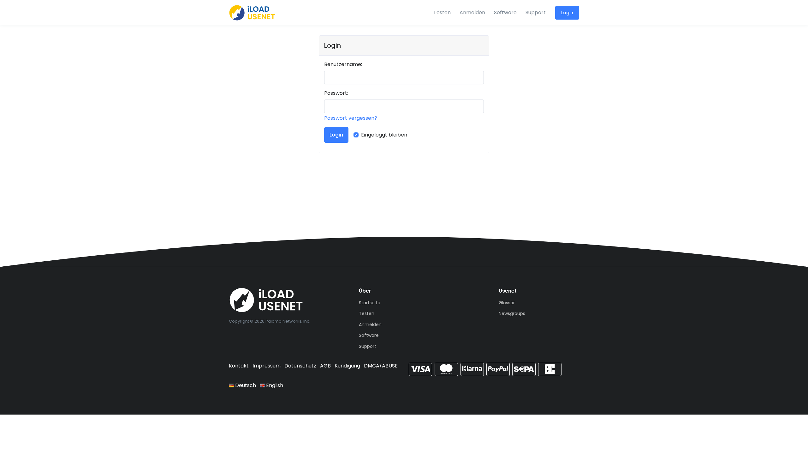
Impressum (266, 365)
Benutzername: (343, 64)
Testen (442, 12)
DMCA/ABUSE (381, 365)
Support (536, 12)
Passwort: (336, 93)
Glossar (507, 303)
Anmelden (472, 12)
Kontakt (239, 365)
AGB (325, 365)
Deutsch (245, 385)
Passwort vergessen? (350, 118)
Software (505, 12)
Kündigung (347, 365)
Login (567, 12)
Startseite (369, 303)
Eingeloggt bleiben (384, 134)
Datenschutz (300, 365)
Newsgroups (512, 313)
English (274, 385)
